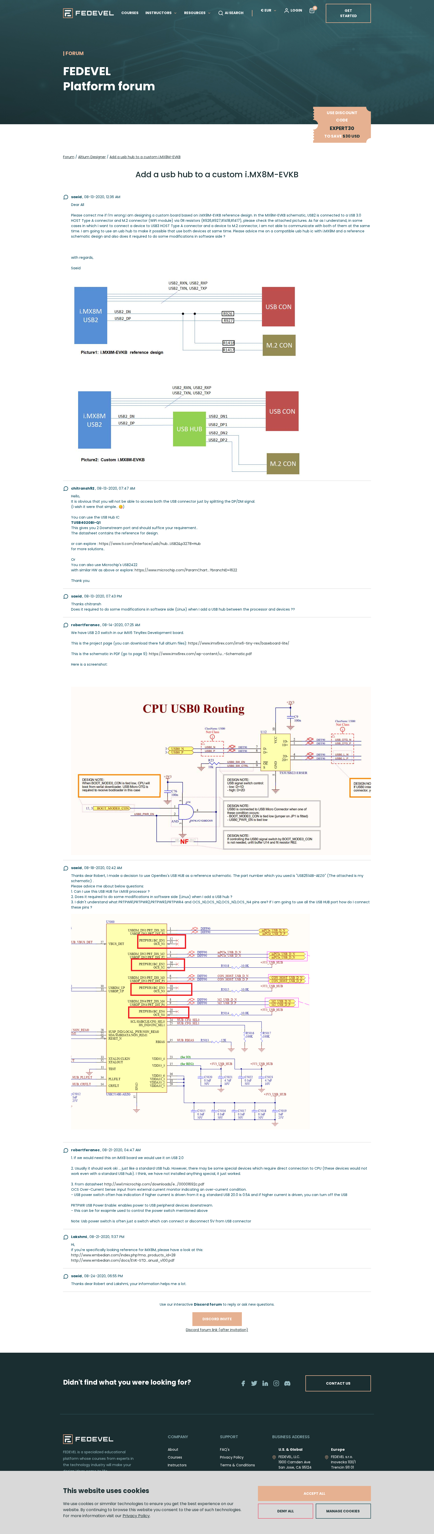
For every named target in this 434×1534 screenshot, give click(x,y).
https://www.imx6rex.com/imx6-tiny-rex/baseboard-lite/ (238, 643)
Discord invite (217, 1319)
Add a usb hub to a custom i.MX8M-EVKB (145, 156)
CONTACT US (338, 1383)
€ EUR (266, 10)
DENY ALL (285, 1511)
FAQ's (225, 1449)
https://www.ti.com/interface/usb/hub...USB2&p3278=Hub (150, 543)
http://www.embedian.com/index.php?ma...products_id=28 (123, 1255)
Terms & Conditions (237, 1465)
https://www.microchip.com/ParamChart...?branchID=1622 (186, 570)
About (173, 1449)
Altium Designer (92, 156)
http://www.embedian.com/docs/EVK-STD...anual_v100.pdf (123, 1260)
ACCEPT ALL (314, 1493)
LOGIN (296, 10)
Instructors (177, 1465)
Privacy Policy (136, 1516)
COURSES (129, 12)
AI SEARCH (234, 12)
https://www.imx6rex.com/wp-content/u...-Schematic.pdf (200, 653)
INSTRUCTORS (158, 12)
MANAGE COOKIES (343, 1511)
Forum (68, 156)
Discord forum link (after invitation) (217, 1329)
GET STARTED (348, 13)
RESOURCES (195, 12)
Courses (175, 1457)
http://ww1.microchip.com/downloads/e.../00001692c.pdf (154, 1184)
